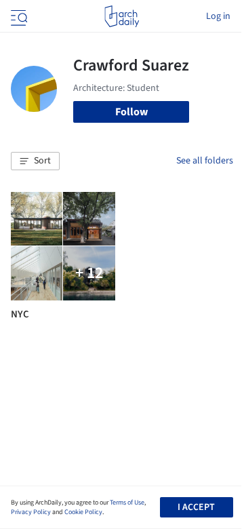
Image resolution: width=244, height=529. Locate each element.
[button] (35, 161)
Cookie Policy (83, 512)
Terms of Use (127, 502)
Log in (218, 16)
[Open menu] (17, 16)
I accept (196, 507)
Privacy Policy (31, 512)
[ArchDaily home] (121, 16)
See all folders (204, 161)
